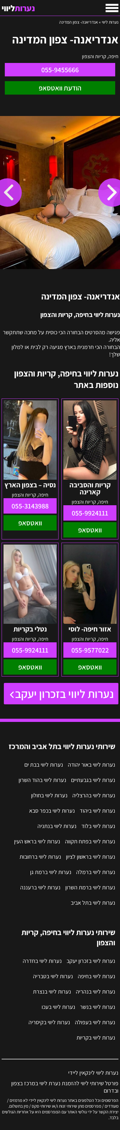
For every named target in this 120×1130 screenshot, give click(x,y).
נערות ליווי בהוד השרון (42, 780)
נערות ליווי (110, 22)
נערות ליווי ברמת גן (50, 872)
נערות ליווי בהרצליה (93, 795)
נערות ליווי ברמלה (95, 872)
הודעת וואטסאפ (60, 87)
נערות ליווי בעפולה (95, 1022)
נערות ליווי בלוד (98, 826)
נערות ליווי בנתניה (56, 826)
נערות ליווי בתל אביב (93, 902)
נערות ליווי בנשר (97, 1006)
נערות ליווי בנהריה (95, 991)
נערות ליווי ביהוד (97, 810)
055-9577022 (90, 650)
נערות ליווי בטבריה (53, 976)
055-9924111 (90, 512)
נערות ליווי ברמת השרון (90, 887)
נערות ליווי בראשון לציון (90, 856)
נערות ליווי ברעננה (40, 887)
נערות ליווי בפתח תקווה (90, 841)
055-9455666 (60, 69)
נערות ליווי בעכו (58, 1006)
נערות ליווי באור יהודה (91, 764)
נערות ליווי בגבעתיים (93, 780)
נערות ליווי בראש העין (37, 841)
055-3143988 (30, 505)
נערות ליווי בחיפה (96, 976)
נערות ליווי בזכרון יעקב (64, 693)
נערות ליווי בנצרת (52, 991)
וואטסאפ (90, 529)
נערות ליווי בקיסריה (49, 1022)
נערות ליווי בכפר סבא (52, 810)
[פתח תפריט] (112, 8)
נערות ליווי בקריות (95, 1037)
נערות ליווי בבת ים (43, 764)
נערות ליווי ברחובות (40, 856)
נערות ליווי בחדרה (42, 960)
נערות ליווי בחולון (49, 795)
